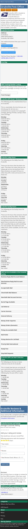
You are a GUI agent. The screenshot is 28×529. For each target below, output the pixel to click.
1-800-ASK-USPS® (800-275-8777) (12, 57)
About (2, 512)
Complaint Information (8, 418)
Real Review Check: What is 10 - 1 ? (12, 457)
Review (3, 451)
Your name (4, 444)
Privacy (3, 516)
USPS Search (4, 507)
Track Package (5, 95)
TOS (2, 519)
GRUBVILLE (4, 492)
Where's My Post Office (7, 2)
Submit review (5, 464)
